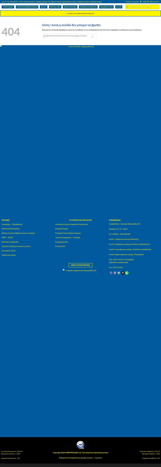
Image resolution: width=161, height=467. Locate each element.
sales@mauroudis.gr (41, 2)
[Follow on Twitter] (119, 273)
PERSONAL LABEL (55, 7)
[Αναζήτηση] (93, 36)
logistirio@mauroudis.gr (69, 2)
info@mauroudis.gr (29, 2)
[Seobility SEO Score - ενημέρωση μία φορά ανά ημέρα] (80, 445)
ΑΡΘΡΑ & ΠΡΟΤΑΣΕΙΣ (70, 7)
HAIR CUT (43, 7)
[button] (132, 1)
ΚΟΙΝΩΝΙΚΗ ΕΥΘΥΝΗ (106, 7)
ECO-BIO (118, 7)
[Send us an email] (123, 273)
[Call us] (127, 273)
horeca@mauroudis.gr (54, 2)
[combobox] (142, 7)
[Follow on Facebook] (111, 273)
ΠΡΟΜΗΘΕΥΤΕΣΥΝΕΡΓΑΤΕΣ (88, 7)
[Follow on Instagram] (115, 273)
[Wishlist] (140, 1)
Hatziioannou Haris (100, 453)
